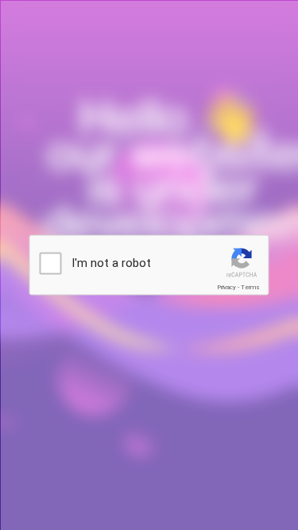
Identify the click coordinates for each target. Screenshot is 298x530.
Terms (250, 287)
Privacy (226, 287)
